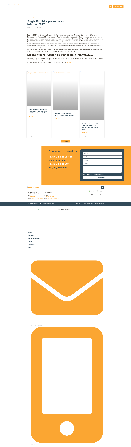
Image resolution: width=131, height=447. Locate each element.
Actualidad (30, 18)
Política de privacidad (88, 203)
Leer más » (31, 116)
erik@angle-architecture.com (53, 198)
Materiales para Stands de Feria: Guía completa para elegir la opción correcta (38, 111)
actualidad (68, 62)
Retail (30, 241)
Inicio (30, 232)
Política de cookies (99, 203)
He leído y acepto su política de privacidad (94, 174)
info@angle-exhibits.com (37, 198)
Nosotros (31, 235)
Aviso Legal (78, 203)
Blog (29, 247)
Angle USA (31, 244)
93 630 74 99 (32, 196)
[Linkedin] (102, 187)
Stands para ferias (34, 238)
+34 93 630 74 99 (57, 160)
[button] (65, 141)
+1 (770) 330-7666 (58, 167)
